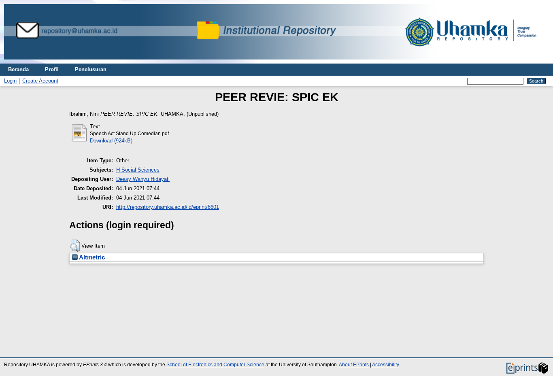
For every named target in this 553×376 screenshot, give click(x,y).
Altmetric (91, 257)
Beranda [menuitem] (18, 69)
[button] (75, 246)
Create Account (40, 81)
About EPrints (354, 364)
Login (10, 81)
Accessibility (385, 364)
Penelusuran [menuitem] (90, 69)
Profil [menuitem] (52, 69)
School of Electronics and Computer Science (215, 364)
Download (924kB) (111, 141)
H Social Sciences (138, 170)
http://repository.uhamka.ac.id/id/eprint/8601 (167, 207)
